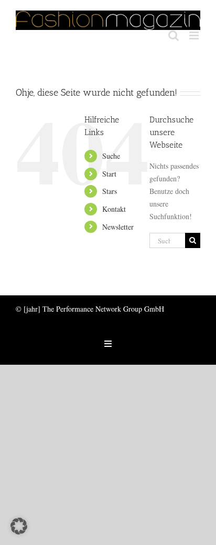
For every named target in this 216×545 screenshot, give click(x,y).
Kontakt (114, 209)
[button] (19, 526)
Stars (109, 191)
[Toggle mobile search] (173, 35)
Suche (111, 156)
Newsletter (118, 227)
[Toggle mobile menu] (194, 35)
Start (109, 174)
